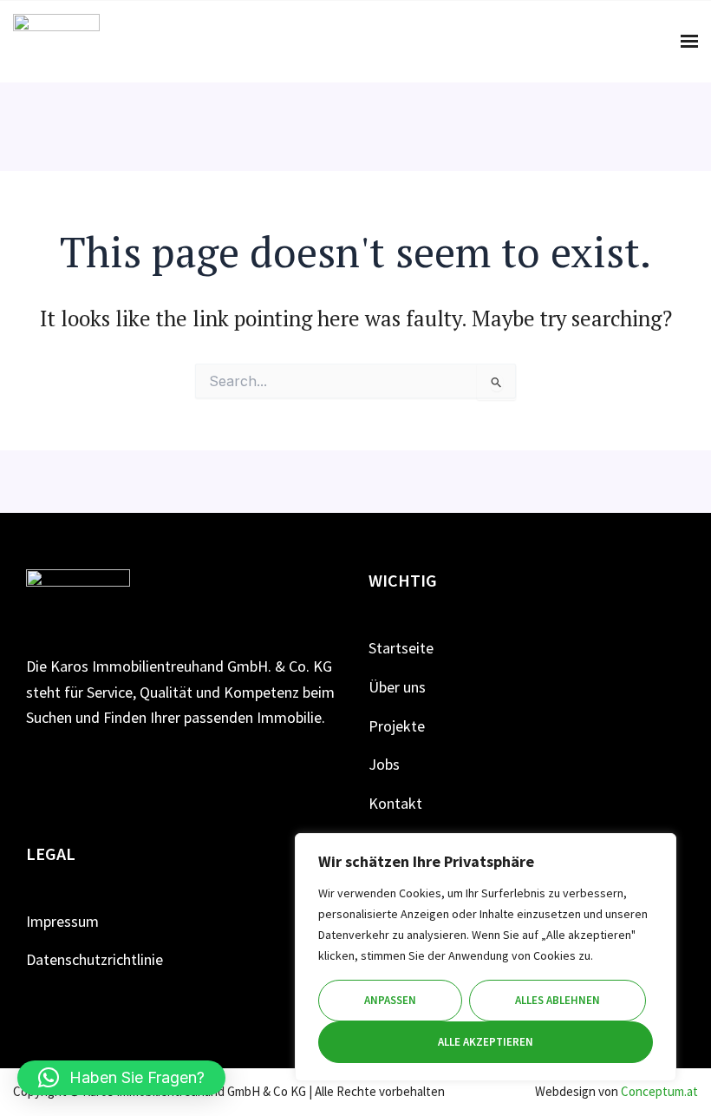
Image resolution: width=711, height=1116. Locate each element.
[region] (485, 957)
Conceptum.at (659, 1091)
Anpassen (390, 1000)
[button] (121, 1077)
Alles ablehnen (557, 1000)
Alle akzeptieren (485, 1041)
